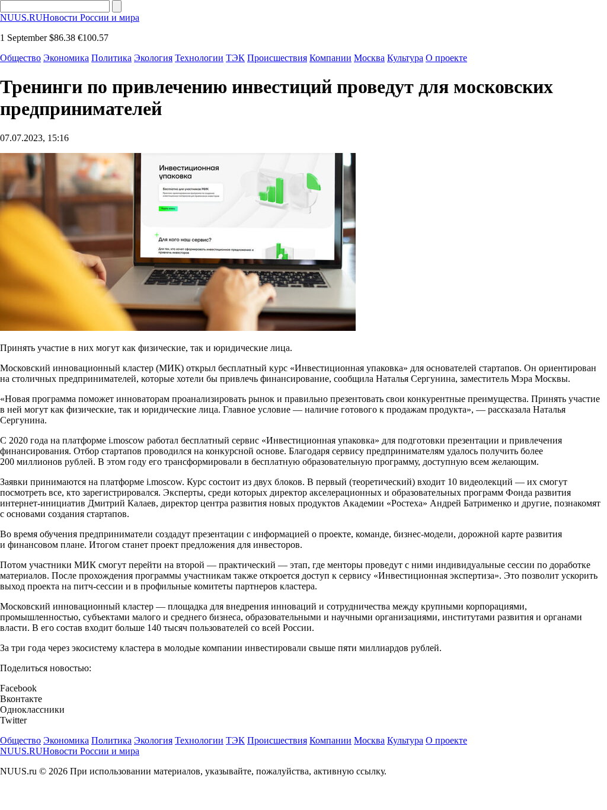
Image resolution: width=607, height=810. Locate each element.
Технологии (199, 58)
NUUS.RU (69, 17)
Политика (111, 58)
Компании (330, 58)
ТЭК (235, 58)
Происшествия (277, 58)
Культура (405, 58)
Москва (369, 58)
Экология (153, 58)
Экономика (66, 58)
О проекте (446, 58)
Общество (20, 58)
